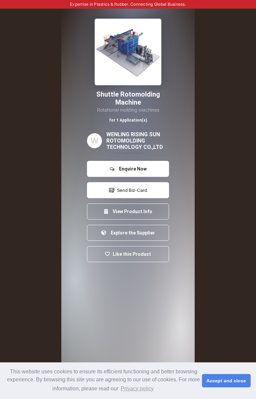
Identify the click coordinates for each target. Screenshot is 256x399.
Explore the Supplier (132, 232)
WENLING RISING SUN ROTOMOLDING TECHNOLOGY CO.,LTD (134, 140)
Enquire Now (132, 169)
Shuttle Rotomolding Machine (128, 98)
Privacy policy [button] (137, 388)
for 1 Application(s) (128, 120)
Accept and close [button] (226, 380)
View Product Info (131, 211)
